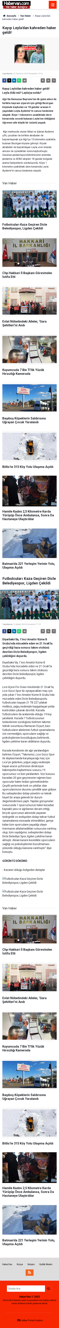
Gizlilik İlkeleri (45, 1264)
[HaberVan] (16, 4)
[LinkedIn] (14, 80)
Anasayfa (11, 16)
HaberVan (7, 1264)
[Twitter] (9, 80)
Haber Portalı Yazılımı (32, 1320)
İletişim (31, 1264)
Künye (20, 1264)
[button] (43, 80)
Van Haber (25, 16)
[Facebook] (4, 80)
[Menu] (53, 5)
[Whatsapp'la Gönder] (19, 80)
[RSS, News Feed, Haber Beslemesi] (30, 1272)
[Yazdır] (24, 80)
